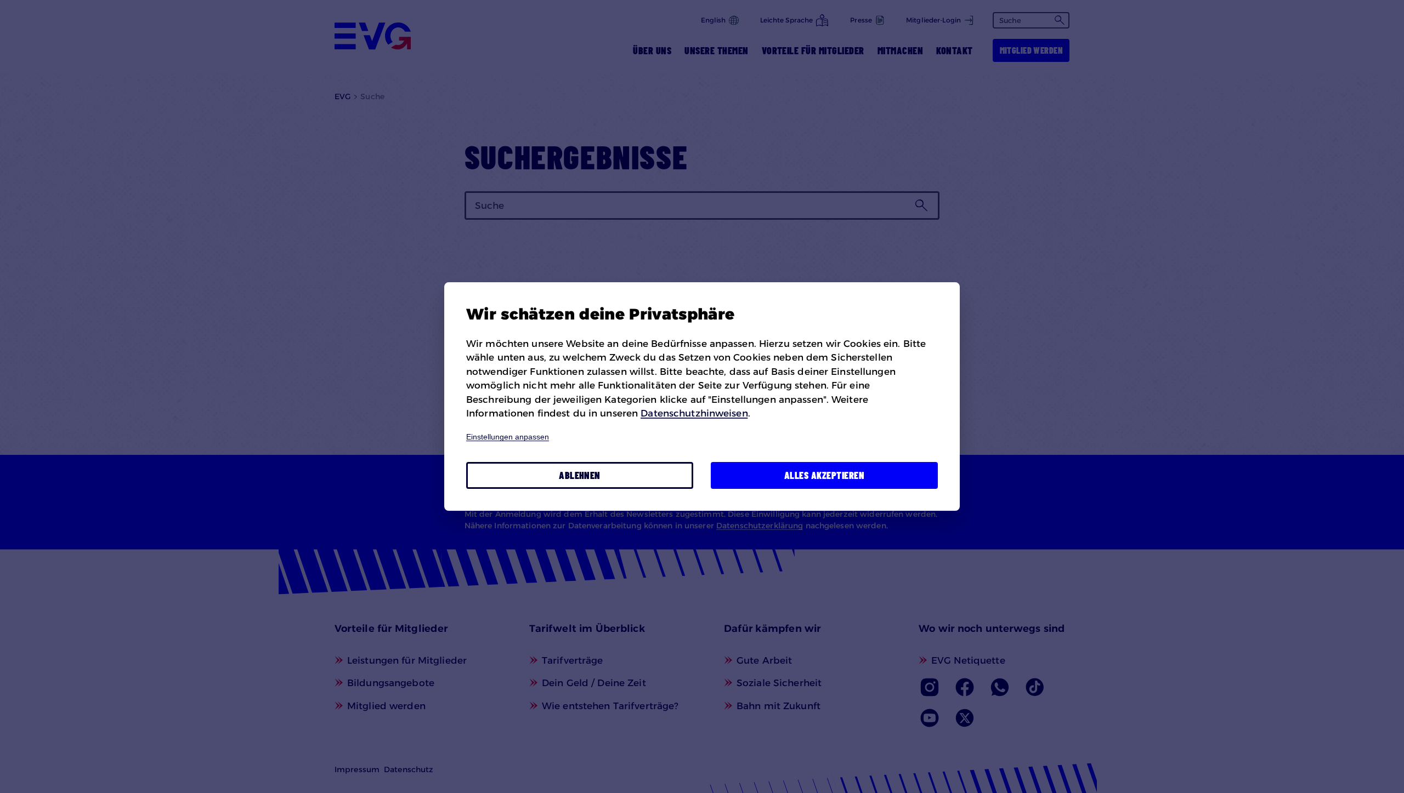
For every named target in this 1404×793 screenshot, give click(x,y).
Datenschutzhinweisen (694, 413)
